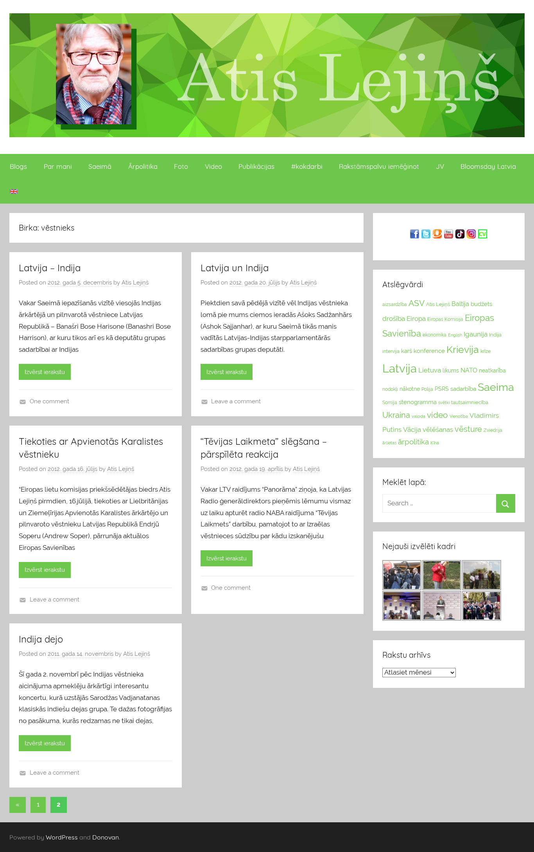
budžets (481, 304)
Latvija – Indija (50, 268)
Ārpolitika (143, 166)
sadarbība (463, 388)
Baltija (460, 304)
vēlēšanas (438, 429)
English (455, 335)
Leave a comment (236, 401)
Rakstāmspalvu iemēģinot (379, 166)
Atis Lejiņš (135, 282)
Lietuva (429, 370)
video (437, 415)
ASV (417, 303)
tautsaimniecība (469, 402)
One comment (49, 401)
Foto (181, 166)
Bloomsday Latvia (488, 166)
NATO (469, 370)
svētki (444, 402)
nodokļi (390, 389)
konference (429, 350)
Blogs (18, 166)
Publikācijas (256, 166)
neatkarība (492, 370)
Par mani (58, 166)
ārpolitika (413, 442)
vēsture (468, 429)
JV (440, 166)
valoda (418, 416)
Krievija (462, 349)
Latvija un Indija (235, 268)
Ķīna (434, 443)
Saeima (496, 387)
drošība (393, 318)
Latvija (399, 368)
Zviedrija (493, 430)
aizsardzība (394, 304)
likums (451, 370)
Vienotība (459, 416)
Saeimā (99, 166)
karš (406, 350)
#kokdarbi (307, 166)
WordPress (62, 837)
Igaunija (475, 334)
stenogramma (418, 402)
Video (213, 166)
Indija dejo (41, 639)
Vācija (412, 429)
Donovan (105, 837)
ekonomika (434, 335)
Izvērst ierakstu (45, 372)
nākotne (410, 389)
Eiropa (416, 318)
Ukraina (396, 415)
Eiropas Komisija (445, 319)
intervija (391, 351)
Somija (389, 402)
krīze (485, 351)
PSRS (442, 389)
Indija (495, 335)
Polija (427, 389)
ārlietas (389, 443)
